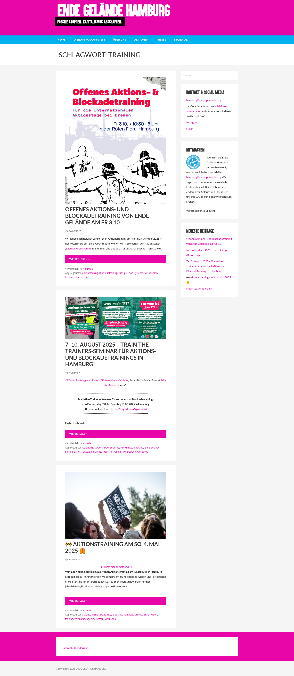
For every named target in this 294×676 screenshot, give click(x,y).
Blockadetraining (108, 273)
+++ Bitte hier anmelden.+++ (115, 566)
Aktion (98, 447)
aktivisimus (105, 614)
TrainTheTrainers (112, 451)
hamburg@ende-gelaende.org (203, 100)
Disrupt (122, 273)
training (69, 277)
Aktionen (141, 39)
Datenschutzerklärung (74, 647)
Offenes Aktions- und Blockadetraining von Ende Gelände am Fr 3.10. (107, 216)
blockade (138, 447)
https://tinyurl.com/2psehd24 (129, 409)
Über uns (119, 39)
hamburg (70, 451)
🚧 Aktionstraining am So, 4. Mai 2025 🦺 (112, 547)
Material (180, 39)
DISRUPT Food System (89, 39)
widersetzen (81, 277)
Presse (161, 39)
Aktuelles (88, 268)
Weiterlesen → (80, 259)
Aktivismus (126, 447)
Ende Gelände (152, 447)
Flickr (189, 128)
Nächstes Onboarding (199, 288)
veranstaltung (82, 618)
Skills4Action (151, 273)
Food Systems (135, 273)
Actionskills (88, 447)
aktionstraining (90, 273)
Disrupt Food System (78, 248)
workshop (142, 451)
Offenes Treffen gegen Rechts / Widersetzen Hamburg (97, 380)
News (62, 39)
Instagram (192, 122)
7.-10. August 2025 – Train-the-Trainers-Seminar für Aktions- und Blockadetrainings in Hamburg (110, 354)
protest (139, 614)
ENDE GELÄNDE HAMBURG (113, 10)
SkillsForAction (84, 451)
